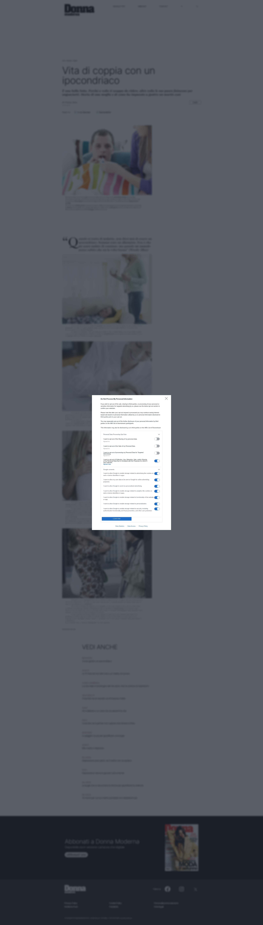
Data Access (131, 526)
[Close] (167, 399)
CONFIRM (117, 519)
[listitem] (131, 434)
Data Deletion (119, 526)
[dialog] (131, 462)
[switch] (157, 439)
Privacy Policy (143, 526)
